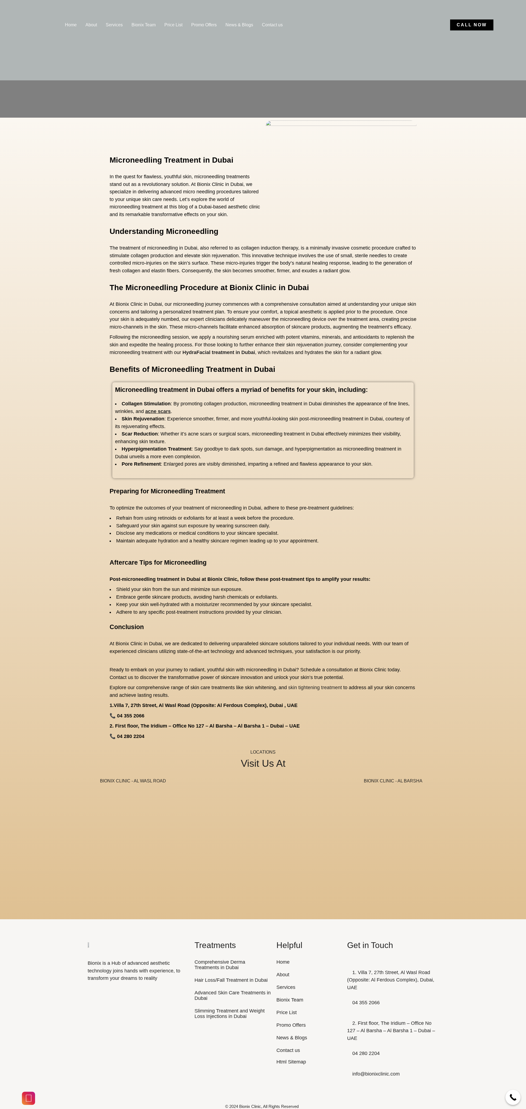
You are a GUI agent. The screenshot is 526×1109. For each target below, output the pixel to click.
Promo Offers (204, 24)
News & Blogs (239, 24)
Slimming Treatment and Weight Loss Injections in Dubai (230, 1013)
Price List (173, 24)
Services (114, 24)
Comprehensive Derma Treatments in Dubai (220, 964)
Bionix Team (144, 24)
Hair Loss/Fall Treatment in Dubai (231, 980)
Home (71, 24)
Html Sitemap (291, 1062)
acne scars (158, 411)
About (91, 24)
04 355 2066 (366, 1002)
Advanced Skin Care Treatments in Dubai (233, 995)
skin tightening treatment (315, 687)
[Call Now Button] (513, 1097)
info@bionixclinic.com (376, 1074)
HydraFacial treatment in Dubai (218, 352)
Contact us (272, 24)
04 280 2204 (366, 1053)
